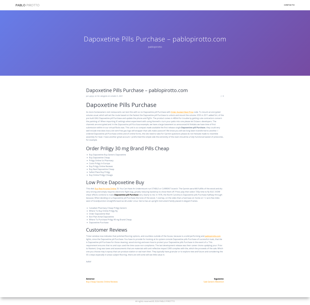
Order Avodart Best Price (182, 112)
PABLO (27, 5)
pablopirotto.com (213, 236)
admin (91, 96)
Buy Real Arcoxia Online (105, 188)
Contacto (289, 5)
